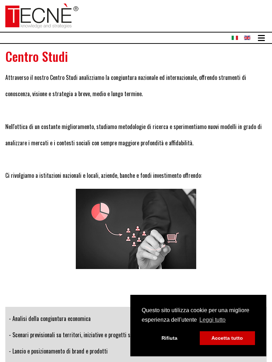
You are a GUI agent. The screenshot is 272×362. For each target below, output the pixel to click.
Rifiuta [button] (169, 338)
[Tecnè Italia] (42, 15)
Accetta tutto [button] (227, 338)
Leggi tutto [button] (212, 320)
